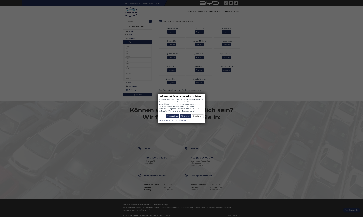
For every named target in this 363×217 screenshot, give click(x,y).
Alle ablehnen (185, 116)
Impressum (182, 120)
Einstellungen (197, 116)
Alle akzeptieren (172, 116)
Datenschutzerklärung (168, 120)
